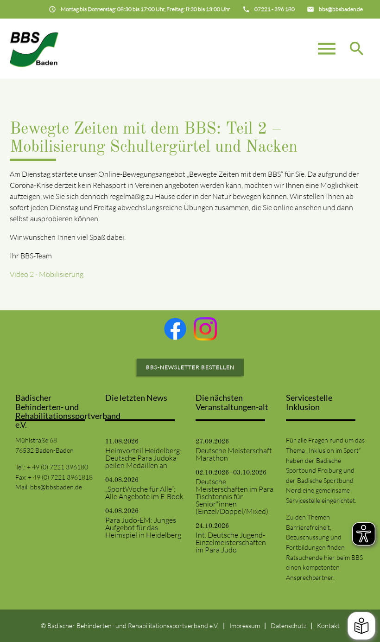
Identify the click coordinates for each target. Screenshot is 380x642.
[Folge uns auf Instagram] (205, 328)
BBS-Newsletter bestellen (190, 367)
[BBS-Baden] (34, 48)
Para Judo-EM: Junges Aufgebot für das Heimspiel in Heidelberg (143, 527)
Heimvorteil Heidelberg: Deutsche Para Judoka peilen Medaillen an (143, 458)
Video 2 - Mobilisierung (46, 274)
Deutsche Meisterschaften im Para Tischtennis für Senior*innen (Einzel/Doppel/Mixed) (234, 496)
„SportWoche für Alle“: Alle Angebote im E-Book (144, 492)
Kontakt (328, 625)
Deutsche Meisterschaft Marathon (234, 454)
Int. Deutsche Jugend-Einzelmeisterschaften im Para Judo (231, 542)
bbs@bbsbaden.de (56, 487)
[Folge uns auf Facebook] (175, 328)
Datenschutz (288, 625)
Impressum (244, 625)
